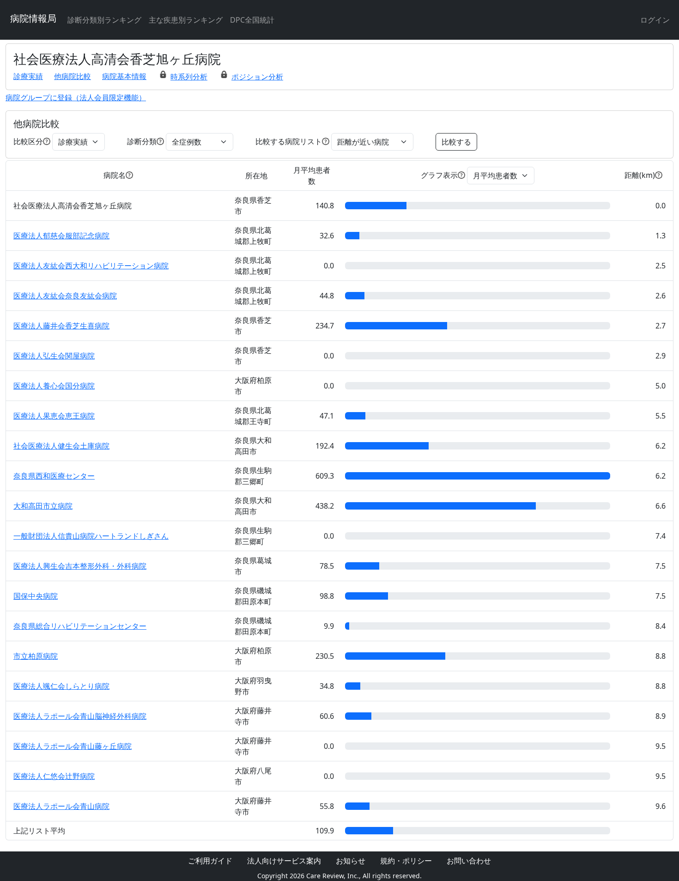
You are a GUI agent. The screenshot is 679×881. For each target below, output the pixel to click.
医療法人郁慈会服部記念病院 (61, 236)
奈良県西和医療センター (54, 476)
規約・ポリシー (406, 861)
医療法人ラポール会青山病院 (61, 806)
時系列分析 (188, 77)
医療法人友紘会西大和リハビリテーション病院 (91, 266)
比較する (456, 142)
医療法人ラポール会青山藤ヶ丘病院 (72, 746)
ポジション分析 (257, 77)
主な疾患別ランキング (186, 20)
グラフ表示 (439, 175)
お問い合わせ (469, 861)
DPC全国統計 (252, 20)
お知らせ (350, 861)
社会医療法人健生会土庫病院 (61, 446)
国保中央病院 (35, 596)
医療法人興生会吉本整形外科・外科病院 (79, 566)
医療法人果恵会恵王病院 (54, 416)
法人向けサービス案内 (284, 861)
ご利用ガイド (210, 861)
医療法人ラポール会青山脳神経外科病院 (79, 716)
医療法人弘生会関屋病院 (54, 356)
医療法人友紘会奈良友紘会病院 (65, 296)
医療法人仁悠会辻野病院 (54, 776)
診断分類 (142, 141)
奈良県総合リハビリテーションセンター (79, 626)
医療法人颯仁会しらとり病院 (61, 686)
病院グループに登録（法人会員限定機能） (76, 97)
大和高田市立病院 (43, 506)
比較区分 (28, 141)
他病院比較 (72, 76)
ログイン (655, 20)
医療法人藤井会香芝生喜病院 (61, 326)
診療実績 (28, 76)
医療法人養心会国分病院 (54, 386)
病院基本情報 (124, 76)
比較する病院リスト (288, 141)
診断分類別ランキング (104, 20)
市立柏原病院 (35, 656)
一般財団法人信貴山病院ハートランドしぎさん (91, 536)
